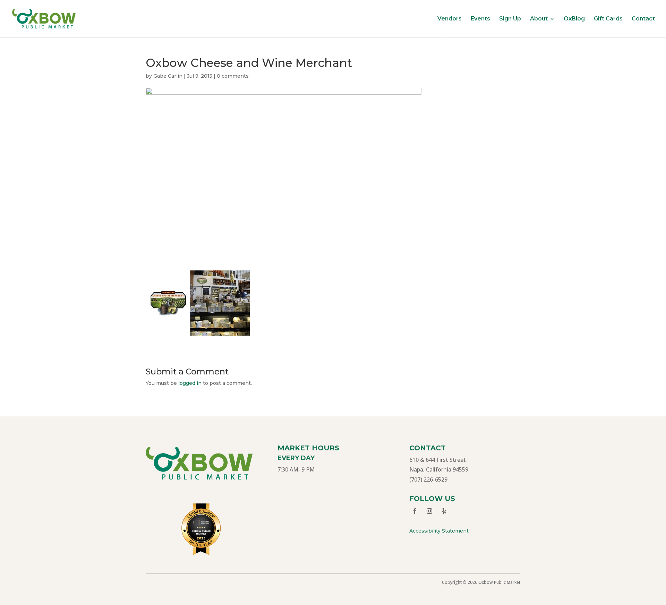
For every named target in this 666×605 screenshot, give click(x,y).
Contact (643, 19)
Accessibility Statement (439, 531)
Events (480, 19)
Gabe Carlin (167, 76)
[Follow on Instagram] (429, 511)
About (539, 19)
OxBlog (574, 19)
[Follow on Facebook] (414, 511)
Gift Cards (608, 19)
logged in (190, 383)
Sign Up (510, 19)
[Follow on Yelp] (444, 511)
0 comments (233, 76)
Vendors (449, 19)
